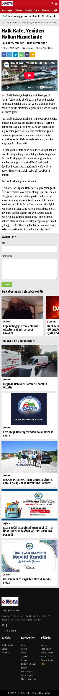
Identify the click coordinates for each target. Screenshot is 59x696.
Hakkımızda (7, 645)
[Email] (27, 54)
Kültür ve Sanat (28, 664)
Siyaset (46, 10)
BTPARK (12, 630)
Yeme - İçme (27, 675)
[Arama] (51, 3)
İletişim (5, 652)
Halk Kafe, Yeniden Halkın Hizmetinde (40, 22)
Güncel (18, 10)
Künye (4, 649)
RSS (43, 664)
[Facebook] (4, 54)
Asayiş (28, 10)
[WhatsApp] (21, 54)
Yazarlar (44, 645)
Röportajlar (26, 671)
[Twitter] (9, 54)
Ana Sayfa (7, 10)
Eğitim (24, 667)
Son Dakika (46, 656)
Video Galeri (47, 652)
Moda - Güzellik (28, 679)
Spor (36, 10)
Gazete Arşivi (47, 660)
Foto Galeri (46, 649)
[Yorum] (32, 54)
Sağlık (55, 10)
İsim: (5, 243)
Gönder (7, 284)
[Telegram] (15, 54)
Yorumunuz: (8, 256)
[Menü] (56, 4)
